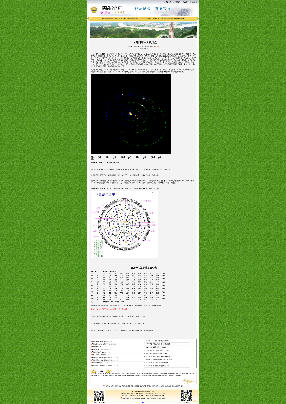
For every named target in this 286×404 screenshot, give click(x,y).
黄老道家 (175, 54)
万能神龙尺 (178, 376)
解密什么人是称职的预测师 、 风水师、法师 (159, 359)
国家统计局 (119, 374)
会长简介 (112, 386)
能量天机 (148, 376)
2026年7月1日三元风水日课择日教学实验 (158, 344)
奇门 (120, 54)
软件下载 (167, 374)
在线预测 (113, 374)
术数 (109, 54)
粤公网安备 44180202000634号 (131, 398)
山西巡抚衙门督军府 (99, 349)
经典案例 (161, 386)
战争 (192, 70)
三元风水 (102, 376)
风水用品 (125, 18)
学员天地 (178, 374)
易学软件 (133, 374)
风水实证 (113, 18)
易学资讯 (107, 18)
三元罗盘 (161, 374)
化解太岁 (184, 374)
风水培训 (154, 376)
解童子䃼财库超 (97, 363)
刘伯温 (140, 70)
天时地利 (137, 376)
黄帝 (117, 70)
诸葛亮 (133, 70)
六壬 (125, 54)
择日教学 (144, 374)
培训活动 (154, 18)
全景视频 (166, 18)
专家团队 (136, 386)
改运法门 (143, 18)
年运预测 (143, 376)
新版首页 (168, 2)
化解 (109, 66)
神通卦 (172, 376)
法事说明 (143, 386)
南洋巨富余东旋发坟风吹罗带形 (102, 360)
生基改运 (189, 374)
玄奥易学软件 (100, 374)
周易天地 (93, 374)
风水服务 (124, 386)
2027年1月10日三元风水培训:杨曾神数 (157, 362)
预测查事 (150, 374)
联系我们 (177, 2)
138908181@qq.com (159, 394)
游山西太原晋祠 (97, 347)
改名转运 (120, 376)
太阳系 (151, 56)
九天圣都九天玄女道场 (99, 355)
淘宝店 (171, 18)
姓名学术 (137, 18)
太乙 (129, 54)
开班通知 (138, 374)
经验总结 (174, 386)
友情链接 (101, 371)
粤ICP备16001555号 (146, 398)
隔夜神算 (114, 376)
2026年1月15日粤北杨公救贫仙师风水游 (157, 366)
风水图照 (160, 18)
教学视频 (180, 386)
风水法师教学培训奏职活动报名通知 (156, 353)
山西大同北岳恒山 (98, 352)
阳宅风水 (155, 374)
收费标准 (130, 386)
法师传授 (160, 376)
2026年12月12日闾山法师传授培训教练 (157, 341)
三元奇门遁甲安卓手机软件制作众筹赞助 (158, 356)
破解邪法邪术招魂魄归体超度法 (102, 357)
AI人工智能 (126, 374)
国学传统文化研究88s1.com (146, 392)
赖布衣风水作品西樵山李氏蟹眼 (102, 365)
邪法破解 (126, 376)
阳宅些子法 (166, 376)
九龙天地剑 (108, 376)
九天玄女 (116, 56)
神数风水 (96, 376)
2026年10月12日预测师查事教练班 (156, 347)
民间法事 (119, 18)
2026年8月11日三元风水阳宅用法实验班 (157, 350)
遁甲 (127, 64)
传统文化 (131, 18)
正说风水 (148, 18)
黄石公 (165, 60)
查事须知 (118, 386)
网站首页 (105, 386)
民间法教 (131, 376)
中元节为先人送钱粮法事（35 (101, 344)
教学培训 (155, 386)
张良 (128, 70)
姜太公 (123, 70)
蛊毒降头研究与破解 (99, 341)
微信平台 (107, 374)
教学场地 (172, 374)
